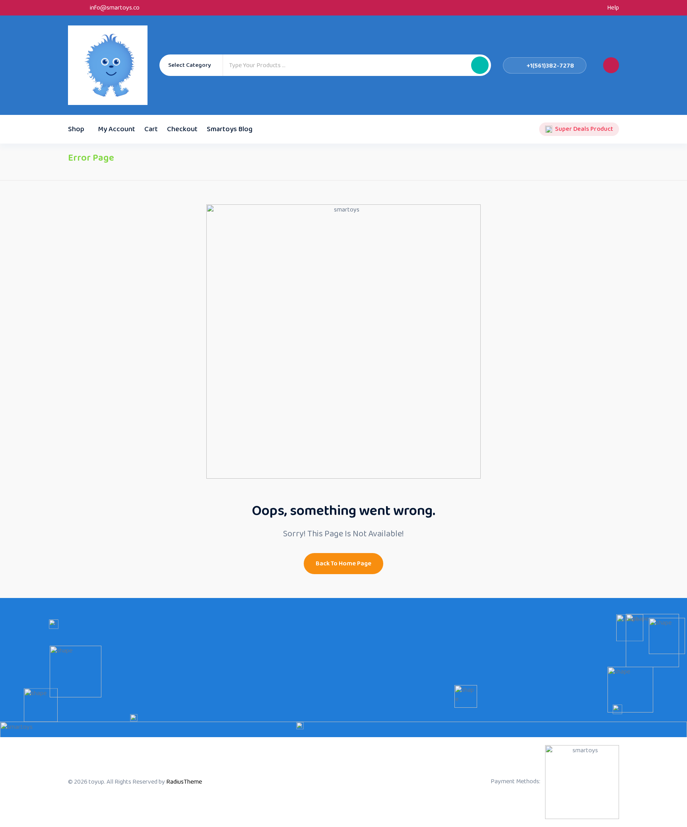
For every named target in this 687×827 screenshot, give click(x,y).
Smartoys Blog (229, 129)
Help (613, 8)
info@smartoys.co (115, 8)
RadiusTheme (184, 782)
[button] (480, 65)
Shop (76, 129)
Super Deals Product (584, 129)
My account (116, 129)
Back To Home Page (343, 564)
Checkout (182, 129)
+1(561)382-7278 (550, 66)
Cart (151, 129)
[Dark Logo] (107, 65)
